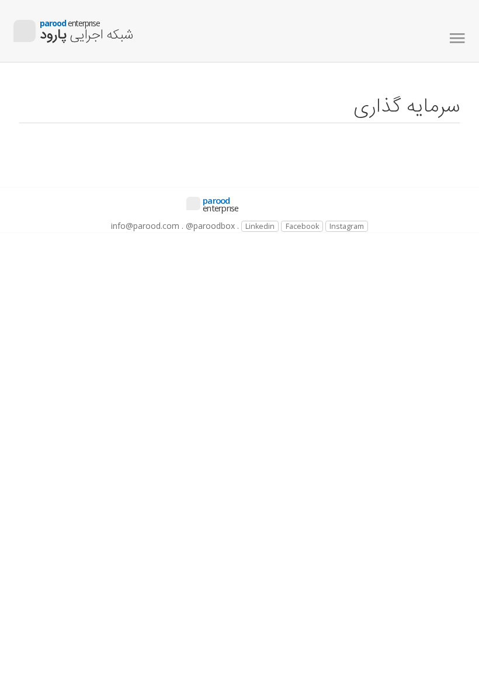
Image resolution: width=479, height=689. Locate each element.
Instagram (346, 226)
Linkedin (260, 226)
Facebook (302, 226)
